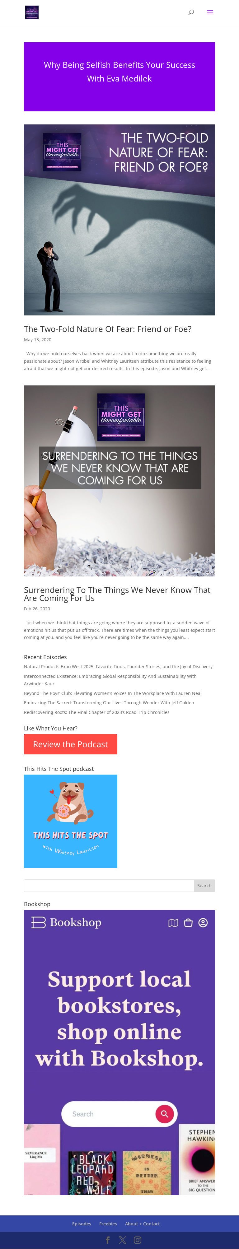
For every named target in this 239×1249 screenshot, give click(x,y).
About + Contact (142, 1224)
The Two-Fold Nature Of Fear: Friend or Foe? (107, 328)
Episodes (81, 1224)
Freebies (108, 1224)
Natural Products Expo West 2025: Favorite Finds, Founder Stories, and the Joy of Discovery (118, 666)
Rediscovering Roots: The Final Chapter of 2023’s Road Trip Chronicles (97, 712)
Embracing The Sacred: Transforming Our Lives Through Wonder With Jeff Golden (109, 703)
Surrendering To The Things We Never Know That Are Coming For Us (117, 594)
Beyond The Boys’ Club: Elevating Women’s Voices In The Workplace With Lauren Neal (113, 693)
